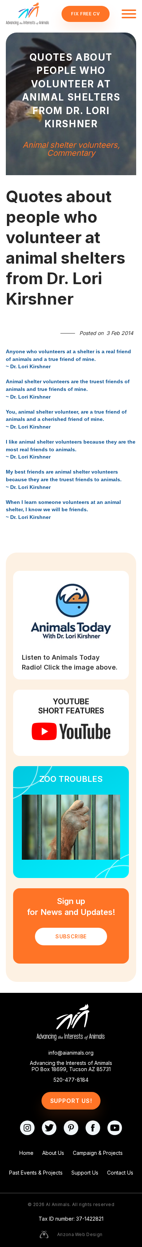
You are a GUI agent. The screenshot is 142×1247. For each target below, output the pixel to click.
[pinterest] (71, 1127)
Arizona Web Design (80, 1234)
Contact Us (120, 1172)
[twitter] (49, 1127)
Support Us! (71, 1100)
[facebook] (93, 1127)
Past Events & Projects (36, 1172)
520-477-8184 (71, 1080)
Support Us (84, 1172)
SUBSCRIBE (71, 936)
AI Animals (58, 1204)
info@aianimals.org (71, 1053)
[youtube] (114, 1127)
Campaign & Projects (98, 1153)
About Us (53, 1153)
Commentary (71, 153)
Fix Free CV (85, 13)
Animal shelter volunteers (70, 145)
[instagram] (27, 1127)
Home (26, 1153)
